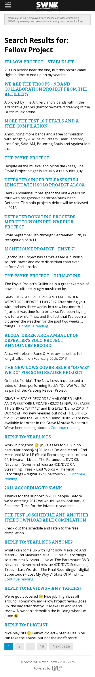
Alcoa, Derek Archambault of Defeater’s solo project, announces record (41, 340)
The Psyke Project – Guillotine (42, 275)
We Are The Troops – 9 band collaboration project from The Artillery (45, 88)
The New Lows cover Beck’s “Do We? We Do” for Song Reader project (46, 369)
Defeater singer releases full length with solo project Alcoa (44, 182)
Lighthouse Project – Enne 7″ (39, 248)
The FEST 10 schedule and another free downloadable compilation (46, 517)
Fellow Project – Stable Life (39, 61)
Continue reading (33, 326)
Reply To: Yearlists (27, 436)
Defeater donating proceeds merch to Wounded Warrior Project (39, 221)
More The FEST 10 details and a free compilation (41, 123)
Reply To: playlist (26, 624)
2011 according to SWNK (33, 487)
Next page (61, 646)
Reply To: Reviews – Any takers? (42, 588)
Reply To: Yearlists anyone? (38, 541)
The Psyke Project (26, 157)
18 (43, 646)
